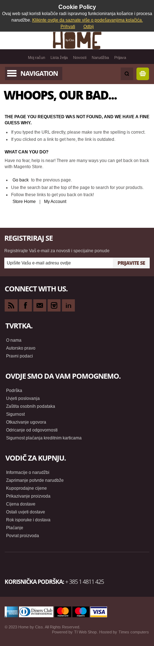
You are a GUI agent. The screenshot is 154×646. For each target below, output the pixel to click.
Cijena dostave (20, 504)
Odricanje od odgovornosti (32, 430)
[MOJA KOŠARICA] (142, 74)
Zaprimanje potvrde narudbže (35, 480)
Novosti (79, 57)
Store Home (24, 201)
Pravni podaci (19, 356)
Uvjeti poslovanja (23, 398)
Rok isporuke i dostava (28, 519)
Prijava (120, 57)
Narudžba (100, 57)
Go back (21, 180)
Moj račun (36, 57)
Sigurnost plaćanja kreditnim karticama (44, 437)
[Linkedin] (68, 305)
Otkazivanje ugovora (26, 422)
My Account (55, 201)
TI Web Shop (85, 632)
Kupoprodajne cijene (26, 488)
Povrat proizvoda (22, 535)
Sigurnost (15, 414)
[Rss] (11, 305)
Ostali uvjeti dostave (25, 512)
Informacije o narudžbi (27, 472)
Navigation (39, 73)
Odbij (88, 26)
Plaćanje (14, 527)
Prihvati (68, 26)
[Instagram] (54, 305)
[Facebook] (25, 305)
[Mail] (39, 305)
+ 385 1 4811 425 (84, 582)
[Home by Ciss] (77, 40)
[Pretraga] (127, 74)
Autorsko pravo (20, 348)
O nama (13, 340)
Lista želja (59, 57)
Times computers (134, 632)
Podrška (14, 390)
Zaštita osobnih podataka (30, 406)
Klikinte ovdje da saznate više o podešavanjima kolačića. (87, 20)
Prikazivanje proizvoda (28, 496)
